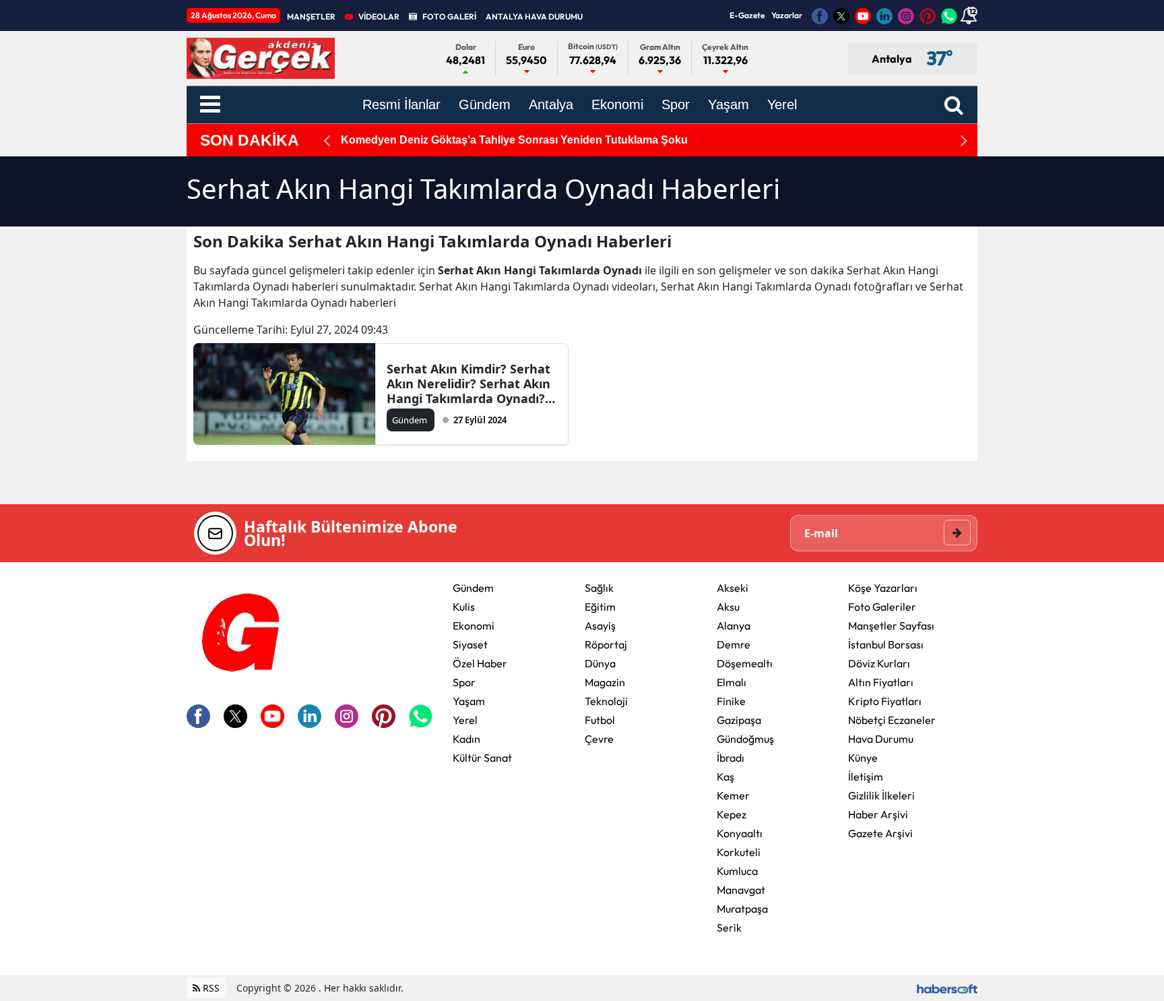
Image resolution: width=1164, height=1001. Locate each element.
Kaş (725, 776)
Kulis (464, 606)
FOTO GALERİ (449, 16)
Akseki (732, 588)
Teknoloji (606, 701)
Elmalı (731, 682)
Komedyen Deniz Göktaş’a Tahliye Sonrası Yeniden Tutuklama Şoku (514, 140)
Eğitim (600, 606)
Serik (729, 927)
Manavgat (741, 890)
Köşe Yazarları (882, 588)
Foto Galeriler (882, 606)
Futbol (600, 720)
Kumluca (737, 871)
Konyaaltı (740, 833)
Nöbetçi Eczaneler (892, 720)
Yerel (465, 720)
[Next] (964, 140)
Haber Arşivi (878, 814)
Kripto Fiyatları (885, 701)
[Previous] (326, 140)
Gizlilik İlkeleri (881, 795)
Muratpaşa (742, 908)
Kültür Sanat (482, 757)
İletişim (865, 776)
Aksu (728, 606)
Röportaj (606, 644)
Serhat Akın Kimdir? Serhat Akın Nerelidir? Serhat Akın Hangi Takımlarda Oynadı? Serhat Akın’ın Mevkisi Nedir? (468, 383)
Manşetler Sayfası (891, 625)
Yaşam (469, 701)
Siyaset (470, 644)
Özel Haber (480, 663)
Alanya (733, 625)
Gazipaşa (739, 720)
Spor (464, 682)
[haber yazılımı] (947, 988)
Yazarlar (786, 15)
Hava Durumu (880, 739)
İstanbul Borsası (886, 644)
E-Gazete (747, 15)
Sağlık (599, 588)
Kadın (466, 739)
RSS (210, 987)
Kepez (731, 814)
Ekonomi (473, 625)
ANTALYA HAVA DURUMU (534, 16)
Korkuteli (739, 852)
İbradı (730, 757)
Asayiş (600, 625)
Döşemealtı (745, 663)
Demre (733, 644)
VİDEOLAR (378, 16)
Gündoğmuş (745, 739)
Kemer (733, 795)
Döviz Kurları (879, 663)
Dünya (600, 663)
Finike (731, 701)
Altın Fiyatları (880, 682)
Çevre (599, 739)
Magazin (605, 682)
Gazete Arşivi (880, 833)
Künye (863, 757)
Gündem (473, 588)
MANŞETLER (311, 16)
